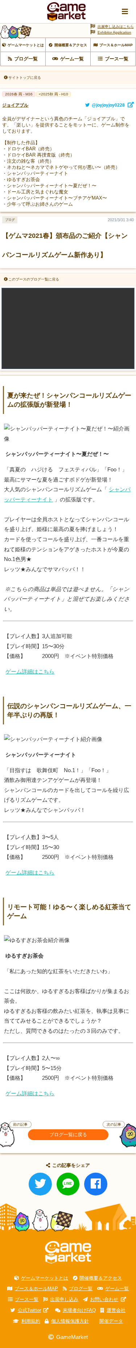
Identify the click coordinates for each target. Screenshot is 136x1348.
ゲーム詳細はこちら (29, 671)
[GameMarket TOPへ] (68, 1252)
